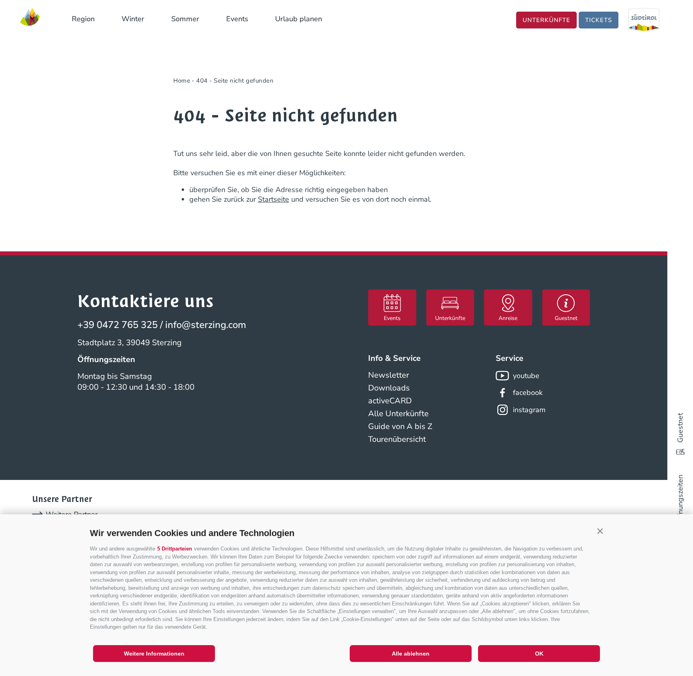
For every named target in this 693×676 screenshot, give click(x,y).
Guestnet (680, 428)
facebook (528, 392)
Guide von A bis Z (400, 426)
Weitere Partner (71, 514)
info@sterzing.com (205, 324)
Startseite (273, 199)
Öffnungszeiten (680, 499)
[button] (600, 531)
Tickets (598, 20)
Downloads (389, 388)
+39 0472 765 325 (117, 324)
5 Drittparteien (174, 549)
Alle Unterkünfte (398, 413)
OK (539, 653)
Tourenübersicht (397, 439)
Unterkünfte (546, 20)
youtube (526, 376)
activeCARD (390, 400)
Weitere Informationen (154, 653)
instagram (529, 410)
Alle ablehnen (411, 653)
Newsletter (388, 375)
